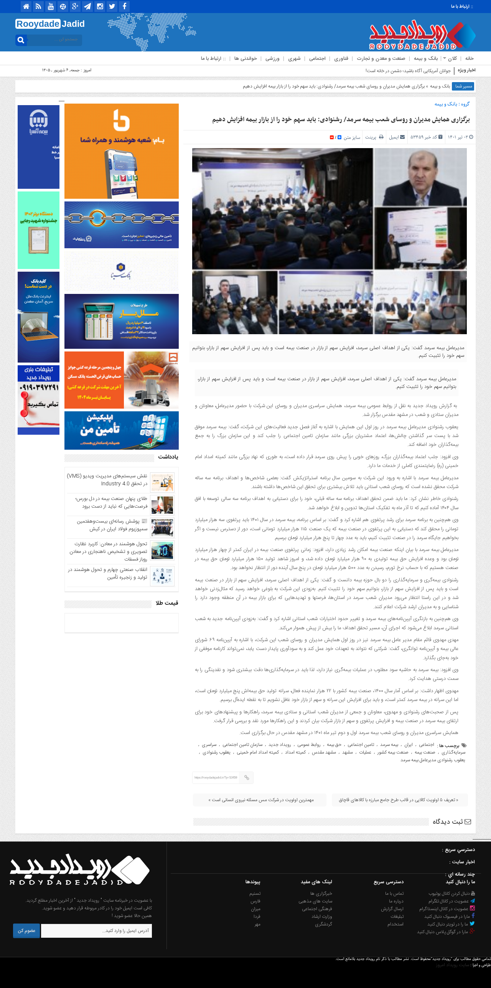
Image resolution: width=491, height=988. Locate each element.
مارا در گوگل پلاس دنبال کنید (443, 932)
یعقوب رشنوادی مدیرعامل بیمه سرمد (432, 760)
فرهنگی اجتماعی (317, 909)
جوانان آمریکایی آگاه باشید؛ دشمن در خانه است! (408, 71)
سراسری (209, 745)
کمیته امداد (295, 752)
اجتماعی (317, 58)
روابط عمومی (309, 745)
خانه (469, 58)
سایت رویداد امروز (452, 965)
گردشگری (323, 924)
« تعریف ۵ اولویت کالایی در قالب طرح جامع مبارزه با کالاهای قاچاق (398, 800)
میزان (255, 909)
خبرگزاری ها (321, 893)
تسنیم (255, 893)
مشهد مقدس (324, 752)
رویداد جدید (280, 745)
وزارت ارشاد (321, 916)
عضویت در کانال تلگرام (449, 901)
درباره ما (396, 901)
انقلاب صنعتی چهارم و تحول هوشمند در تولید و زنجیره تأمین (107, 574)
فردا (257, 916)
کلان (452, 58)
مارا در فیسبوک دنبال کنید (447, 916)
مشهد (347, 752)
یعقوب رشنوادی (217, 752)
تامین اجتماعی (361, 745)
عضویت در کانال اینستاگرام (444, 909)
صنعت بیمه (425, 752)
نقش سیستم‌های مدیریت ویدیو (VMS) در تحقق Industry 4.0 (107, 480)
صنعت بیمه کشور (393, 752)
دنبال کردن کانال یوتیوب (449, 893)
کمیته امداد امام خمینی (258, 752)
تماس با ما (394, 893)
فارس (255, 901)
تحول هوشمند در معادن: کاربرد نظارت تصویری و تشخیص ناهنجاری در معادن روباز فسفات (108, 552)
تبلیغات (397, 916)
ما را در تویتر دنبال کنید (448, 924)
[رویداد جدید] (77, 893)
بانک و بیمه (426, 58)
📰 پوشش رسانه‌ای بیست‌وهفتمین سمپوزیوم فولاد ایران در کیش (112, 525)
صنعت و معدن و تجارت (381, 58)
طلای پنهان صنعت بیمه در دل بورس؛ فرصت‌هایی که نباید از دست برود (111, 503)
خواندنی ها (245, 58)
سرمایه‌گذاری (453, 752)
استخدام (395, 924)
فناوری (341, 58)
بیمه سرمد (389, 745)
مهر (257, 924)
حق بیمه (334, 745)
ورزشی (272, 58)
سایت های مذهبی (315, 901)
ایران (408, 745)
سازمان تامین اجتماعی (242, 745)
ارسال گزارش (392, 909)
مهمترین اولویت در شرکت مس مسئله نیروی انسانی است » (261, 800)
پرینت (372, 137)
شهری (294, 58)
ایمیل (394, 137)
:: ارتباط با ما (462, 6)
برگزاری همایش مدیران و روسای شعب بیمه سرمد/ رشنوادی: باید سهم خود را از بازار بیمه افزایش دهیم (341, 119)
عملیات (365, 752)
